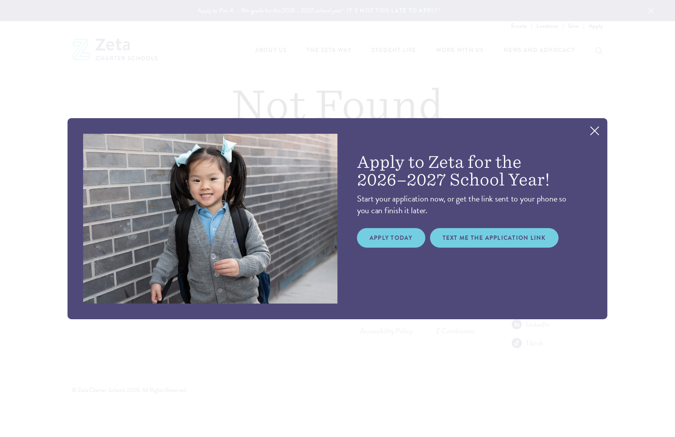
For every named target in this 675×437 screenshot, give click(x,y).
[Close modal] (595, 130)
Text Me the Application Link (494, 238)
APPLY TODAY (391, 238)
